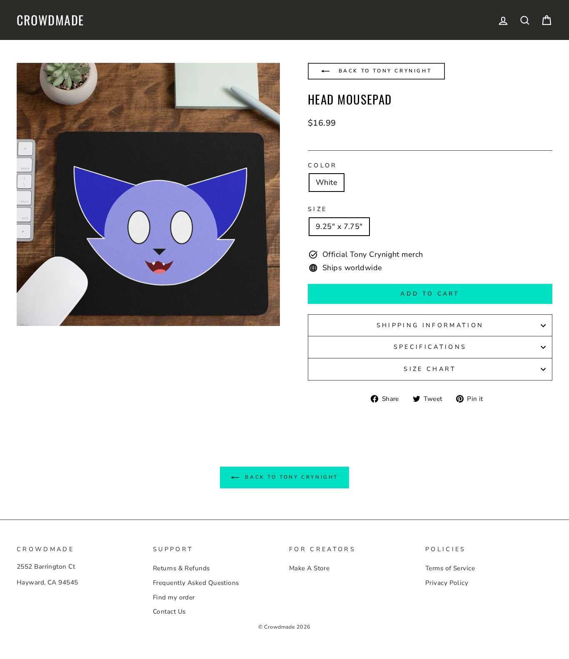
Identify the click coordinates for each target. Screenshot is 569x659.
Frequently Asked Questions (196, 583)
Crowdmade (50, 19)
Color (322, 165)
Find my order (174, 597)
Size (317, 209)
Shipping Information (430, 325)
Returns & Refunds (181, 568)
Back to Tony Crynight (384, 70)
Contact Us (169, 611)
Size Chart (430, 369)
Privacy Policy (446, 583)
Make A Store (309, 568)
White (326, 182)
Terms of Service (450, 568)
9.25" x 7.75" (339, 226)
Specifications (430, 347)
